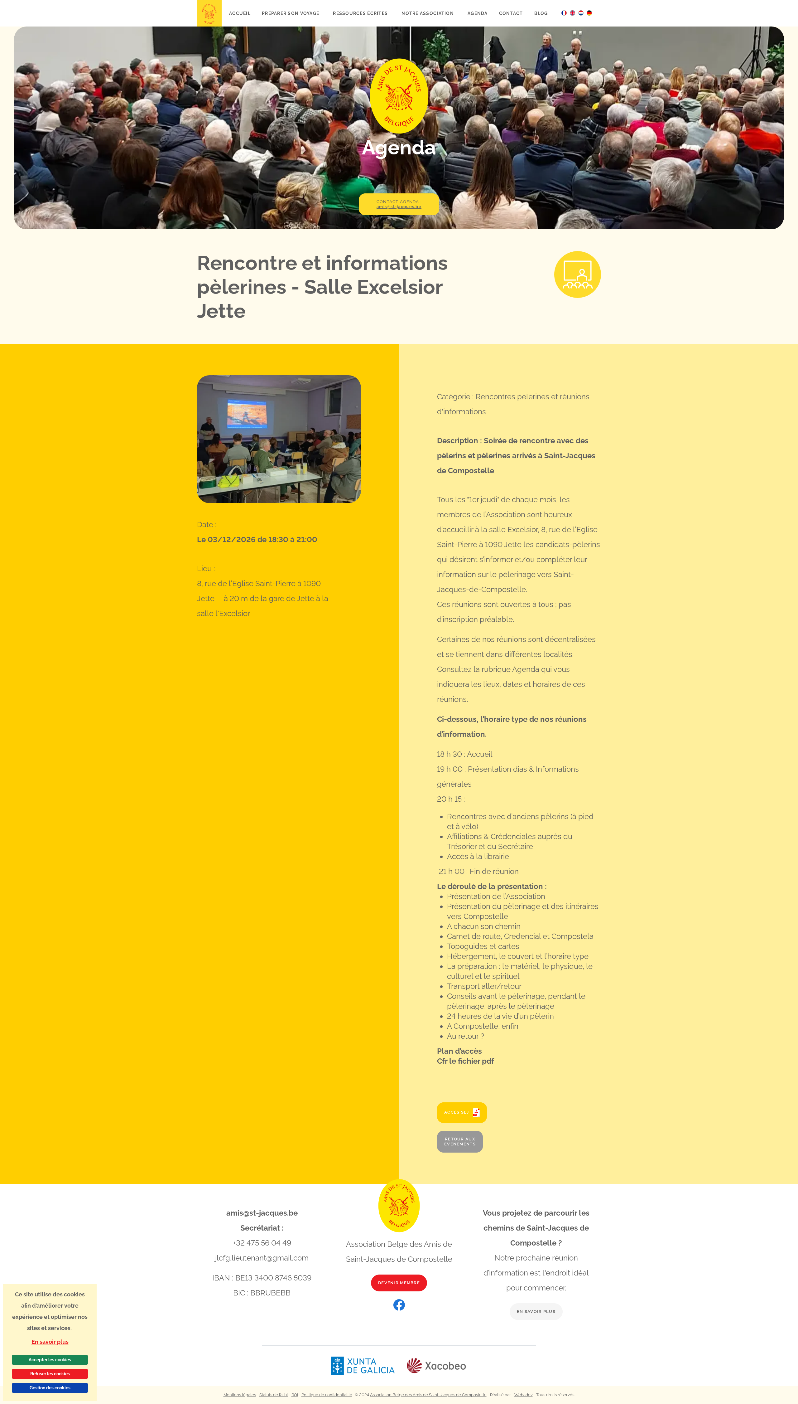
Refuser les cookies (50, 1373)
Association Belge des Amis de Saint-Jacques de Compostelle (428, 1394)
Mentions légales (240, 1394)
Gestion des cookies (50, 1387)
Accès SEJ (457, 1112)
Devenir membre (399, 1282)
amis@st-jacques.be (262, 1212)
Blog (541, 13)
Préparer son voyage (291, 13)
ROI (294, 1394)
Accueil (240, 13)
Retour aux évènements (460, 1141)
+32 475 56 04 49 (262, 1242)
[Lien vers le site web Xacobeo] (436, 1366)
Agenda (478, 13)
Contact (511, 13)
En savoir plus (536, 1311)
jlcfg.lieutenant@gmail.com (262, 1257)
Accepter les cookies (50, 1359)
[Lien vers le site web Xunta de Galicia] (368, 1366)
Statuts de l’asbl (273, 1394)
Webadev (523, 1394)
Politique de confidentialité (326, 1394)
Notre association (428, 13)
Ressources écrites (361, 13)
